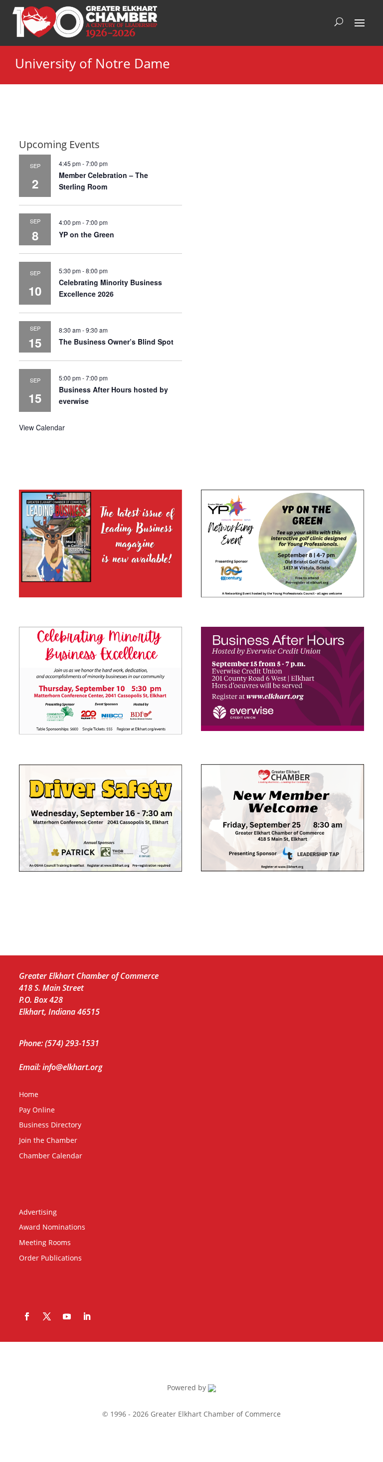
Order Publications (50, 1258)
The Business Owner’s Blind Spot (116, 342)
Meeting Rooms (45, 1242)
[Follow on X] (47, 1316)
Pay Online (37, 1109)
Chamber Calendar (50, 1155)
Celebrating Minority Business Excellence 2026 (110, 288)
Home (28, 1094)
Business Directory (50, 1124)
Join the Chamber (48, 1140)
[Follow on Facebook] (27, 1316)
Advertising (38, 1212)
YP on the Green (86, 234)
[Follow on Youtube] (67, 1316)
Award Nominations (52, 1227)
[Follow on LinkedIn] (87, 1316)
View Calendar (42, 427)
